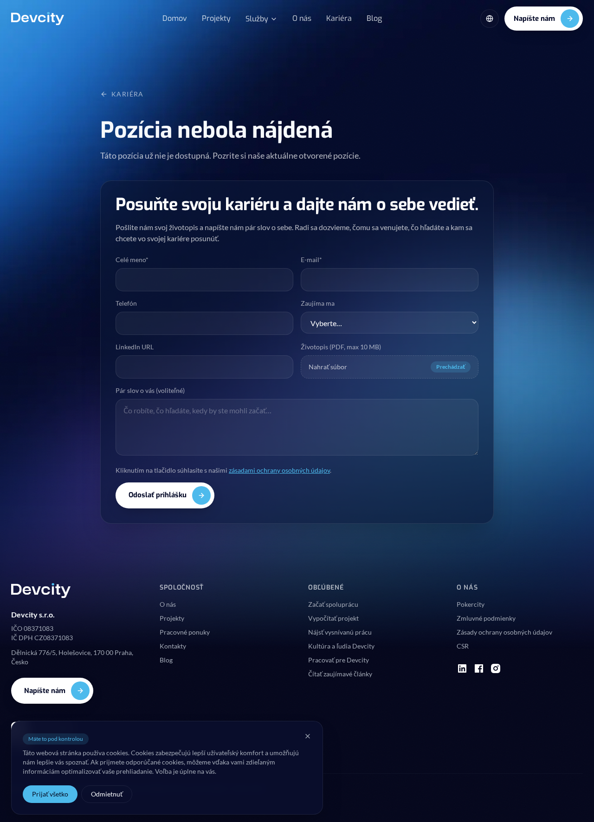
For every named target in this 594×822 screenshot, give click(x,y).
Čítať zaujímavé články (340, 674)
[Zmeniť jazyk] (489, 18)
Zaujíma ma (318, 303)
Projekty (216, 18)
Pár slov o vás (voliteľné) (150, 390)
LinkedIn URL (135, 347)
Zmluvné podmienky (486, 618)
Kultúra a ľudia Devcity (341, 646)
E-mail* (311, 259)
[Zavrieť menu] (307, 736)
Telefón (126, 303)
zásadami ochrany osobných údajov (279, 470)
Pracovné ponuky (185, 632)
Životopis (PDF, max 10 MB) (341, 347)
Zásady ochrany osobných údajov (504, 632)
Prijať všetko (50, 794)
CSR (463, 646)
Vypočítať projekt (333, 618)
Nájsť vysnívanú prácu (340, 632)
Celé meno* (132, 259)
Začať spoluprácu (333, 604)
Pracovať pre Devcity (338, 660)
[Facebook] (478, 668)
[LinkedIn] (462, 668)
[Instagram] (495, 668)
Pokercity (470, 604)
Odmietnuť (107, 794)
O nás (301, 18)
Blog (374, 18)
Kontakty (173, 646)
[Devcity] (37, 18)
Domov (174, 18)
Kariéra (339, 18)
